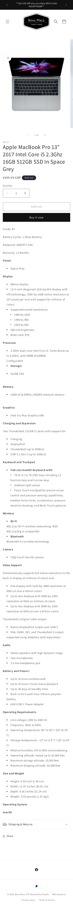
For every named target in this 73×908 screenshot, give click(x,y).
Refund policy (59, 894)
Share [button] (10, 836)
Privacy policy (29, 900)
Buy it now (36, 217)
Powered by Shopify (39, 894)
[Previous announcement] (7, 5)
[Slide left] (28, 135)
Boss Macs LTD (22, 894)
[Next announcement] (66, 5)
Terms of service (47, 900)
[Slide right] (45, 135)
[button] (7, 21)
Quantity (7, 185)
